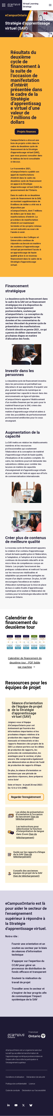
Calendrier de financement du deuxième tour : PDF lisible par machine (25, 662)
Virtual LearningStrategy (30, 5)
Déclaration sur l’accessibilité (34, 1090)
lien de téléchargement (27, 817)
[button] (4, 5)
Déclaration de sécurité (35, 1077)
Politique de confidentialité (16, 1084)
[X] (23, 1105)
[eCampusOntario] (14, 5)
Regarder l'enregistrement (26, 797)
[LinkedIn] (8, 1105)
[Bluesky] (31, 1105)
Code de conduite (13, 1090)
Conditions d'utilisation (15, 1077)
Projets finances (26, 131)
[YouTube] (16, 1105)
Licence (32, 1084)
